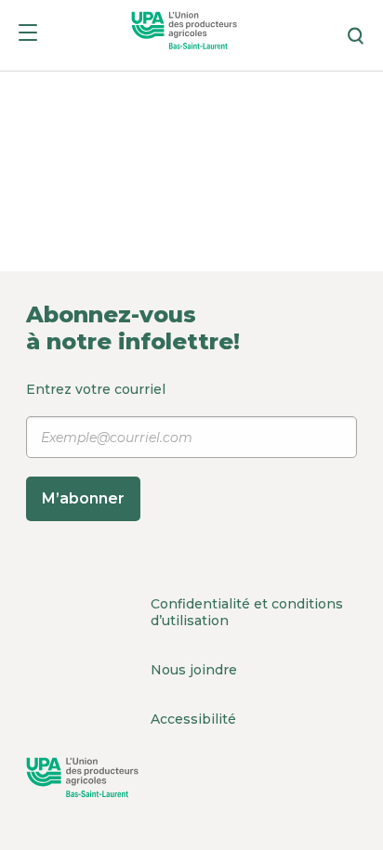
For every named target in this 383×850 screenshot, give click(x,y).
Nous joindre (194, 669)
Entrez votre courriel (95, 444)
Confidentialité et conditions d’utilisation (247, 612)
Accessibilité (193, 719)
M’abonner (83, 498)
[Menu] (28, 35)
